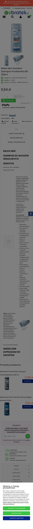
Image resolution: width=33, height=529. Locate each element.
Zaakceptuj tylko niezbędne (16, 508)
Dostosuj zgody (16, 513)
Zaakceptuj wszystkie (16, 518)
